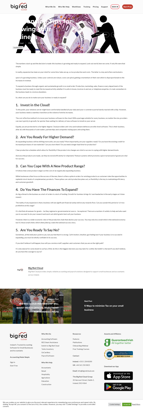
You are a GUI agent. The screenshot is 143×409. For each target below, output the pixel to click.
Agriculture (45, 378)
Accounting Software (49, 339)
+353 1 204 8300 (85, 361)
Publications (77, 342)
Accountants (46, 368)
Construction (46, 384)
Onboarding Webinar (80, 346)
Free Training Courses (81, 349)
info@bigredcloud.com (86, 371)
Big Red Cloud (18, 43)
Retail (43, 371)
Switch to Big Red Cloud (50, 346)
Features (76, 339)
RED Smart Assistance (49, 342)
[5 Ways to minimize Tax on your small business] (107, 306)
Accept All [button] (127, 404)
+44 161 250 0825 (83, 365)
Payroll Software (47, 356)
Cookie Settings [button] (114, 404)
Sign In (12, 362)
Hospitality (45, 374)
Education (45, 381)
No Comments (101, 34)
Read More (136, 404)
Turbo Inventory (47, 349)
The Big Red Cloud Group (83, 377)
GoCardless (45, 352)
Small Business (18, 47)
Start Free (14, 366)
